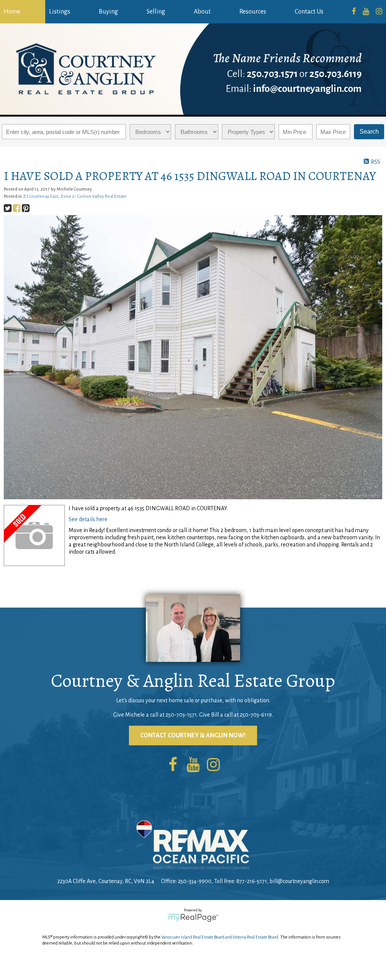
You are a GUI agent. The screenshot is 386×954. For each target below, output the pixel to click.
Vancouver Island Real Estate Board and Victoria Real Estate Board (219, 937)
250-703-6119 (256, 715)
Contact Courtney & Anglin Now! (193, 735)
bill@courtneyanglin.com (299, 881)
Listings (59, 11)
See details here (88, 519)
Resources (252, 11)
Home (12, 11)
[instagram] (379, 11)
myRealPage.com (193, 917)
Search (369, 131)
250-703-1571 (181, 715)
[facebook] (353, 11)
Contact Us (309, 11)
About (202, 11)
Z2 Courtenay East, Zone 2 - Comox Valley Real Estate (75, 196)
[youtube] (366, 11)
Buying (108, 11)
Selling (156, 11)
